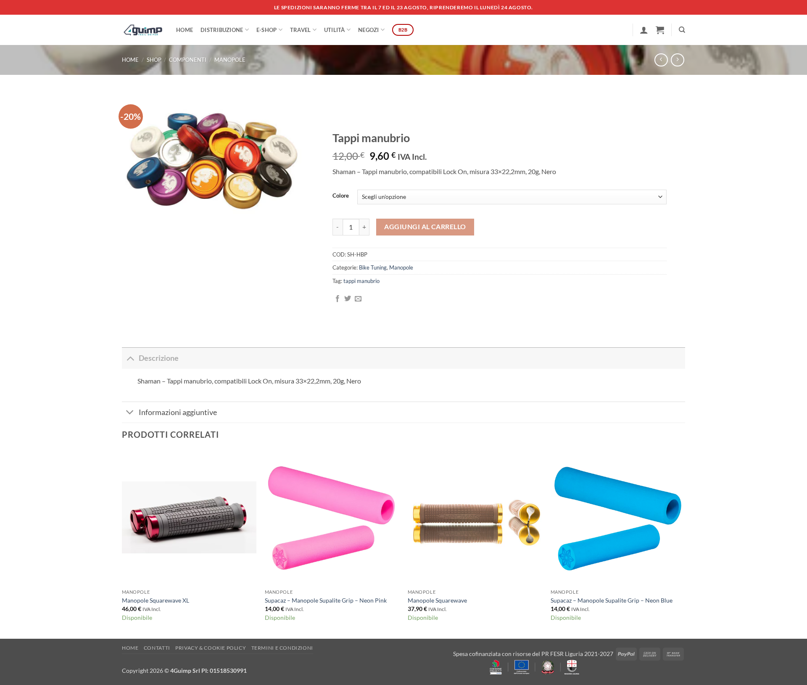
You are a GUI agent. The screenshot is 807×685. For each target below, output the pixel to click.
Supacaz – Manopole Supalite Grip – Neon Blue (611, 600)
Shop (154, 59)
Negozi (368, 29)
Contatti (157, 648)
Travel (300, 29)
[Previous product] (677, 59)
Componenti (187, 59)
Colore (340, 196)
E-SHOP (266, 29)
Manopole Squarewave (437, 600)
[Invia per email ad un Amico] (358, 299)
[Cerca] (682, 30)
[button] (644, 30)
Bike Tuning (373, 267)
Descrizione (159, 358)
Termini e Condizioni (282, 648)
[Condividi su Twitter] (347, 299)
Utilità (334, 29)
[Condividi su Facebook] (337, 299)
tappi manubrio (361, 281)
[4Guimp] (143, 30)
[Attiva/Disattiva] (130, 358)
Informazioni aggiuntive (178, 412)
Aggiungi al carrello (425, 226)
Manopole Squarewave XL (155, 600)
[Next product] (660, 59)
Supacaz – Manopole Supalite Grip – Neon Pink (326, 600)
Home (184, 29)
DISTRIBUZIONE (221, 29)
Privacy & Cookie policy (210, 648)
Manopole (229, 59)
